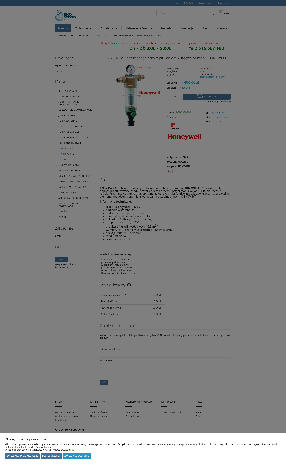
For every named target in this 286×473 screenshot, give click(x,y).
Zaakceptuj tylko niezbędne (22, 456)
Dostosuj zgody (51, 456)
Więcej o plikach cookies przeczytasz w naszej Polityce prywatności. (39, 449)
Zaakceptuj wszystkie (76, 456)
